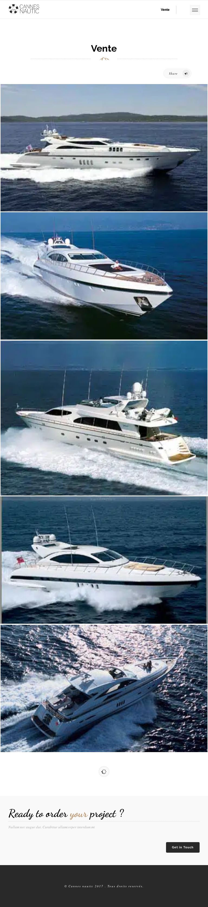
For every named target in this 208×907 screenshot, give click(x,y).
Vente (165, 10)
